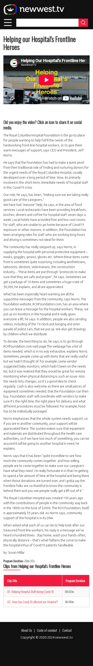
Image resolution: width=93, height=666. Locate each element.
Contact (67, 630)
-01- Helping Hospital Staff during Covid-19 (30, 591)
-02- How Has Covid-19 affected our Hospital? (32, 601)
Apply (83, 23)
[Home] (33, 9)
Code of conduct (47, 630)
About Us (26, 630)
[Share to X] (19, 111)
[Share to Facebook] (8, 111)
